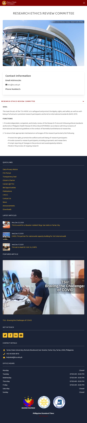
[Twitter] (5, 335)
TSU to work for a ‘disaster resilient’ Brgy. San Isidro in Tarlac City (36, 225)
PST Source (43, 416)
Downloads (7, 209)
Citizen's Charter (9, 180)
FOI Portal (7, 173)
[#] (21, 335)
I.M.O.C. (5, 194)
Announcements (9, 205)
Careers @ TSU (8, 184)
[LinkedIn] (15, 335)
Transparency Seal (9, 176)
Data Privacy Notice (10, 169)
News (5, 202)
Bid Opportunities (9, 187)
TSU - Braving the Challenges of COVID (17, 320)
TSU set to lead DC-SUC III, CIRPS (24, 247)
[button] (84, 3)
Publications (7, 191)
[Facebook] (10, 335)
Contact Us (7, 198)
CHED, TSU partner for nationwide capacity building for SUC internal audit (39, 236)
